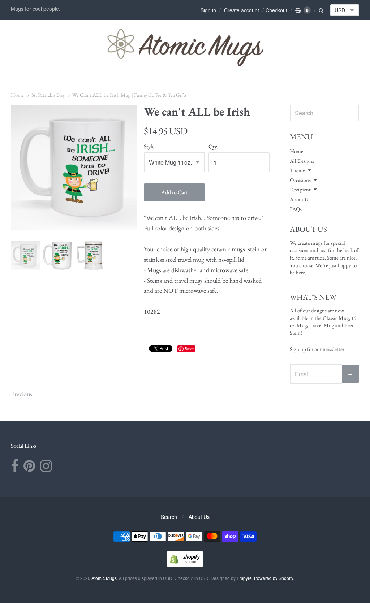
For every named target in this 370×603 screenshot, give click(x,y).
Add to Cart (174, 192)
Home (17, 94)
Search (169, 516)
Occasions (300, 180)
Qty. (213, 146)
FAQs (296, 208)
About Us (300, 199)
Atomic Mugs (104, 578)
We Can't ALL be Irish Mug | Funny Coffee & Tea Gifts (129, 94)
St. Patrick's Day (48, 94)
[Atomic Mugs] (185, 47)
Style (149, 146)
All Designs (302, 160)
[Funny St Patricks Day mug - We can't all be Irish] (25, 255)
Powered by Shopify (273, 578)
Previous (21, 394)
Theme (297, 170)
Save (189, 348)
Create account (241, 10)
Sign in (208, 10)
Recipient (300, 189)
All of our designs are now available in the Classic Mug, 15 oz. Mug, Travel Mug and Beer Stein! (323, 321)
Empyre (244, 578)
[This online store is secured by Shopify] (185, 564)
